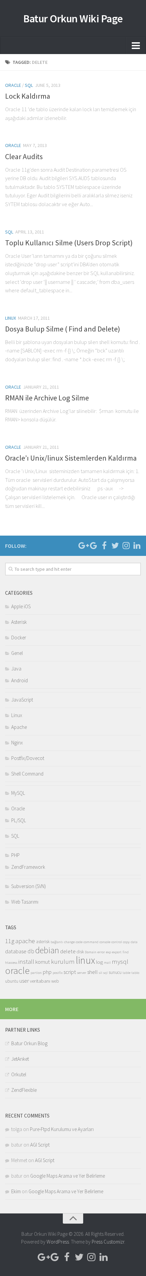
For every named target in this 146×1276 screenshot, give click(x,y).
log (99, 962)
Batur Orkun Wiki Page (73, 18)
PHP (15, 855)
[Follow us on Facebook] (104, 545)
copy (126, 942)
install (26, 961)
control (116, 942)
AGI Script (40, 1145)
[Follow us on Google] (93, 545)
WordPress (58, 1241)
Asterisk (19, 622)
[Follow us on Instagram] (126, 545)
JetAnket (20, 1059)
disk (80, 952)
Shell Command (27, 773)
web (55, 981)
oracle (17, 971)
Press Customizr (108, 1241)
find (126, 952)
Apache (19, 727)
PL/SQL (18, 820)
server (81, 973)
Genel (17, 653)
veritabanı (40, 981)
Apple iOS (21, 606)
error (101, 952)
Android (19, 680)
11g (9, 941)
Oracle (13, 85)
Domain (90, 952)
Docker (18, 637)
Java (16, 668)
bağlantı (57, 942)
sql (105, 973)
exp (108, 952)
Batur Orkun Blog (29, 1043)
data (134, 942)
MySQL (18, 793)
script (69, 972)
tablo (135, 973)
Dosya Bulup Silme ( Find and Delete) (62, 329)
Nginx (17, 742)
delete (68, 951)
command (91, 942)
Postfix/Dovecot (27, 758)
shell (92, 972)
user (24, 980)
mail (107, 962)
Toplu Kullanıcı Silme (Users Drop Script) (69, 242)
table (126, 973)
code (79, 942)
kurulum (63, 961)
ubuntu (11, 981)
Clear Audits (24, 156)
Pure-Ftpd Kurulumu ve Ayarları (62, 1129)
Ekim (16, 1191)
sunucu (115, 972)
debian (47, 950)
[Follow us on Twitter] (115, 545)
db (31, 951)
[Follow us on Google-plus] (82, 545)
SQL (29, 85)
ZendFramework (28, 867)
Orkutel (18, 1074)
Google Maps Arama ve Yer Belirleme (67, 1176)
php (47, 972)
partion (36, 973)
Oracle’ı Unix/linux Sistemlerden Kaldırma (71, 458)
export (117, 952)
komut (42, 961)
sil (100, 973)
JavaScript (22, 699)
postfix (57, 973)
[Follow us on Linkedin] (137, 545)
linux (85, 960)
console (104, 942)
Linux (10, 318)
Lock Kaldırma (27, 96)
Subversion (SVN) (28, 886)
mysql (120, 961)
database (15, 951)
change (69, 942)
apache (25, 941)
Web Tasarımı (24, 902)
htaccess (11, 962)
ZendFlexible (24, 1090)
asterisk (43, 941)
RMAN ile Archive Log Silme (47, 397)
